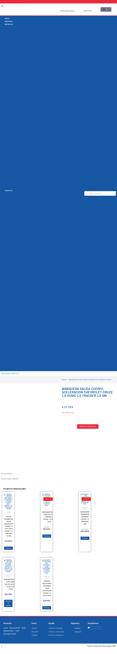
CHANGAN (5, 38)
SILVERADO (5, 113)
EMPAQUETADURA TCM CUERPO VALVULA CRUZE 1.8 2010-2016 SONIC (11, 584)
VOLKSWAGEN (6, 187)
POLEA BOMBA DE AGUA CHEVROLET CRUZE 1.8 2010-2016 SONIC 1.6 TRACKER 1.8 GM (8, 526)
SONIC (3, 116)
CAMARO (4, 53)
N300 (3, 80)
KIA (2, 161)
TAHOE (3, 122)
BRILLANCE (5, 32)
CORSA (3, 65)
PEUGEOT (4, 172)
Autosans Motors (10, 373)
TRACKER (4, 125)
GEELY (3, 146)
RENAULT (4, 176)
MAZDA (4, 164)
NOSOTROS (5, 201)
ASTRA (3, 47)
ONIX (3, 95)
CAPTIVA (4, 56)
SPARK (3, 119)
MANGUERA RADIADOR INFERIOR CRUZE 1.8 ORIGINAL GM (84, 518)
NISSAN (4, 170)
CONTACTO (9, 190)
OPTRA (3, 98)
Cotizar (8, 548)
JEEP (3, 157)
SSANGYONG (6, 179)
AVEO (3, 50)
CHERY (3, 41)
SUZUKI (4, 182)
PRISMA (4, 104)
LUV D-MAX (5, 77)
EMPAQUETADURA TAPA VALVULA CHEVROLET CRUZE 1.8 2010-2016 (49, 517)
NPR (2, 89)
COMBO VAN (5, 62)
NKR (2, 86)
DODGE (3, 140)
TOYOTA (4, 185)
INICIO (3, 198)
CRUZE (3, 68)
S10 (2, 107)
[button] (42, 193)
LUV (2, 74)
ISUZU (3, 155)
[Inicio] (59, 380)
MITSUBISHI (5, 167)
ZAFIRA (4, 137)
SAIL (2, 110)
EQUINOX (4, 71)
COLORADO (5, 59)
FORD (3, 142)
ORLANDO (4, 101)
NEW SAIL (4, 83)
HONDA (4, 149)
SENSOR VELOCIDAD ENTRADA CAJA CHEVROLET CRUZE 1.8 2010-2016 (47, 588)
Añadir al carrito (8, 603)
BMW (3, 29)
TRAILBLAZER (6, 128)
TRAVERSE (5, 131)
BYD (2, 35)
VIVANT (4, 134)
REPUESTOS (9, 24)
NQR (2, 92)
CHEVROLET (5, 44)
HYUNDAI (4, 152)
